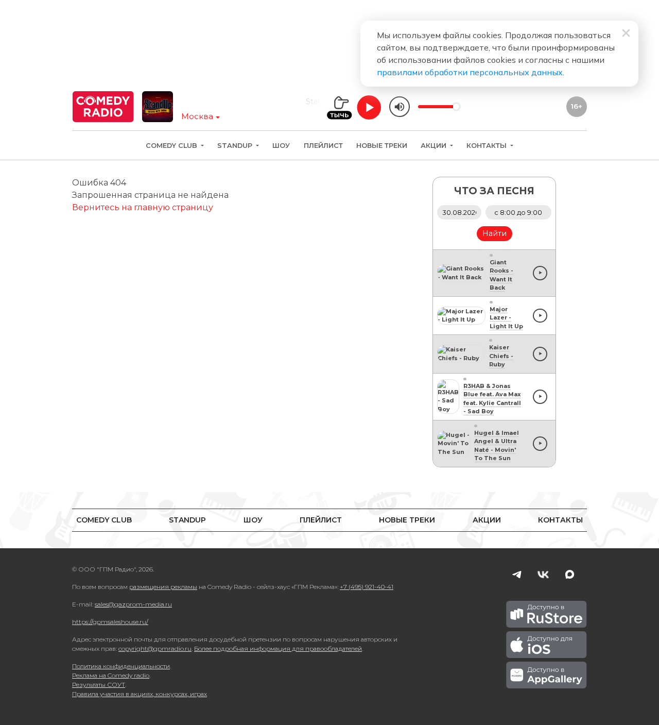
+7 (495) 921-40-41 (366, 587)
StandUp (235, 145)
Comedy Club (172, 145)
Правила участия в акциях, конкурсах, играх (139, 694)
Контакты (487, 145)
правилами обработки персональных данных (470, 72)
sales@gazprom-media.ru (133, 604)
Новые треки (381, 145)
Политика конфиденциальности (121, 666)
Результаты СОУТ (98, 684)
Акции (434, 145)
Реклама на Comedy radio (110, 675)
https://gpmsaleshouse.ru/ (110, 622)
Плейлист (323, 145)
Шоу (281, 145)
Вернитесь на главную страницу (142, 207)
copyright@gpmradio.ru (155, 648)
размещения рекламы (163, 587)
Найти (494, 233)
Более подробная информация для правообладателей (278, 648)
